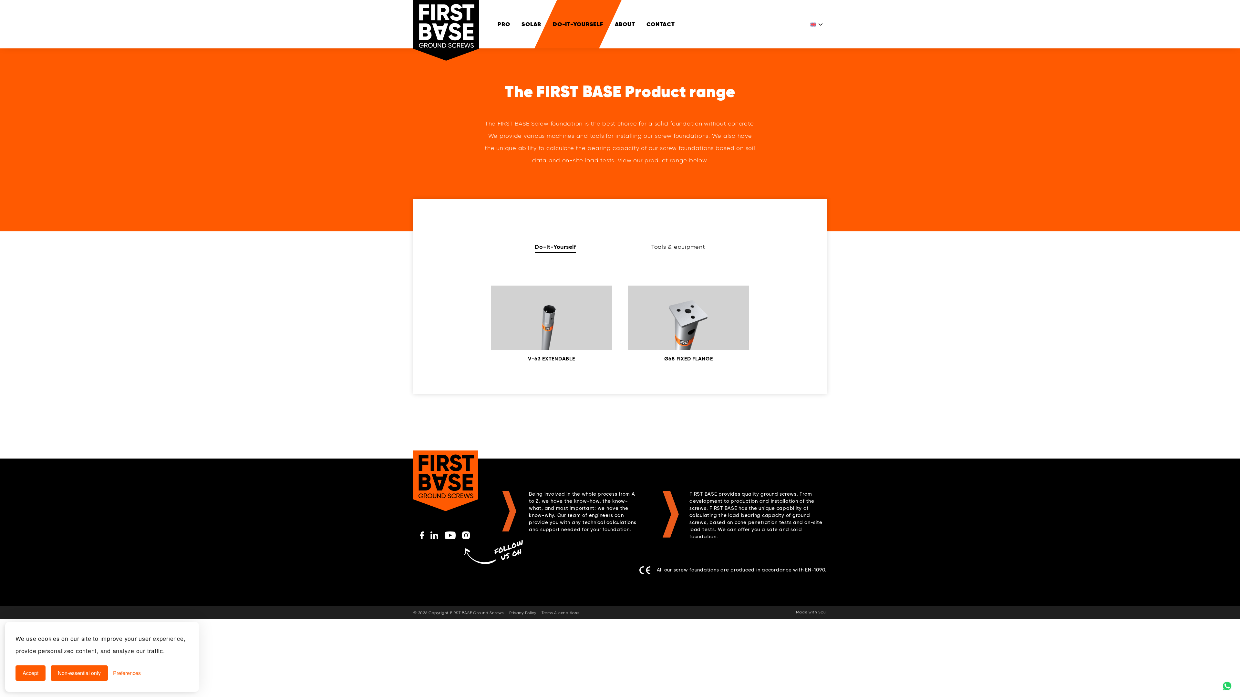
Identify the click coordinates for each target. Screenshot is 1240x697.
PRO (504, 24)
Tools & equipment (678, 247)
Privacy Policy (523, 613)
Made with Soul (811, 612)
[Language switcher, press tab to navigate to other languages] (817, 24)
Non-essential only (79, 673)
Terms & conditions (561, 613)
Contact (660, 24)
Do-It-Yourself (555, 247)
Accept (30, 673)
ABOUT (625, 24)
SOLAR (531, 24)
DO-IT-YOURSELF (578, 24)
